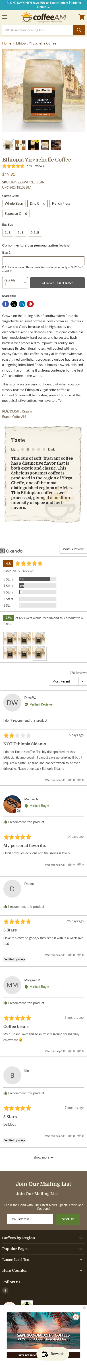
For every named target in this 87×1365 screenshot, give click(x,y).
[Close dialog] (84, 1307)
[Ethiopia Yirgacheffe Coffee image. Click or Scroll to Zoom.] (43, 92)
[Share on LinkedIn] (22, 304)
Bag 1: (7, 252)
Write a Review (73, 549)
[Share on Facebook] (5, 304)
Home (6, 43)
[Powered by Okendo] (11, 551)
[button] (23, 166)
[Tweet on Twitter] (13, 304)
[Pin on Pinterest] (30, 304)
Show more (41, 1157)
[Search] (79, 30)
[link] (43, 1330)
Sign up (68, 1219)
